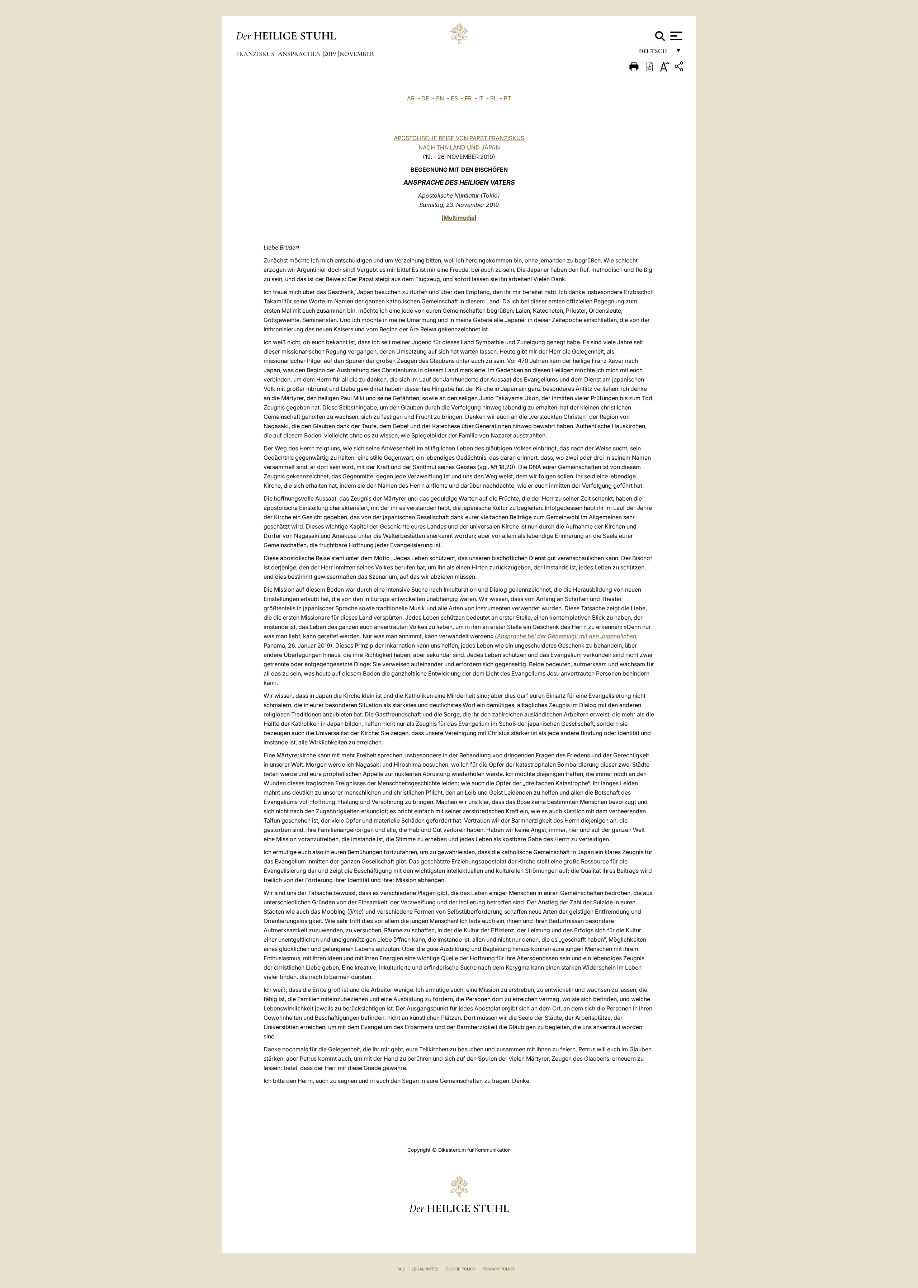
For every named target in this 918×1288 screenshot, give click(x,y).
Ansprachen (300, 54)
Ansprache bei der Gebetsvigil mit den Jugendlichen (566, 636)
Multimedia (459, 217)
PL (493, 98)
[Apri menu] (675, 36)
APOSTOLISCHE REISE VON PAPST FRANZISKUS (459, 138)
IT (480, 98)
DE (425, 98)
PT (507, 98)
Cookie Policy (460, 1269)
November (357, 54)
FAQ (400, 1269)
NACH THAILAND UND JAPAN (459, 147)
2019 (330, 54)
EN (440, 98)
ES (454, 98)
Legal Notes (425, 1269)
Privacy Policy (499, 1269)
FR (468, 98)
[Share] (680, 67)
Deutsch (655, 52)
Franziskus (256, 54)
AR (411, 98)
